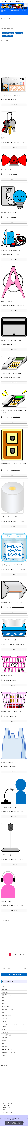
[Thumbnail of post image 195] (11, 838)
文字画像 (4, 1040)
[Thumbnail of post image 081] (14, 364)
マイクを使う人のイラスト (8, 807)
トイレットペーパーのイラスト (10, 517)
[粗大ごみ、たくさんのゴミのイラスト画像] (14, 239)
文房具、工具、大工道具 (18, 142)
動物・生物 (4, 989)
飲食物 (3, 997)
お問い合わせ (20, 1)
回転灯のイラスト (6, 169)
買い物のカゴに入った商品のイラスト (11, 712)
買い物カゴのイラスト (7, 676)
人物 (3, 986)
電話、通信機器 (16, 377)
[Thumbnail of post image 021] (12, 445)
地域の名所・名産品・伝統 (8, 1052)
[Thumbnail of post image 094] (14, 744)
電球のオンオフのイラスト (8, 212)
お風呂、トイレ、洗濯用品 (18, 305)
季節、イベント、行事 (7, 1009)
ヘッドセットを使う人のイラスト (10, 901)
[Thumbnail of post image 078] (14, 85)
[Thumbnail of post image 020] (8, 885)
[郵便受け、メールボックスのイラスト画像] (14, 328)
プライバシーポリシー (11, 1)
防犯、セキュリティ (7, 1032)
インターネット (5, 1029)
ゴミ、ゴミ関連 (15, 254)
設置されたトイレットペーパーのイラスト (13, 602)
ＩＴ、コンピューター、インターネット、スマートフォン (14, 1025)
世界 (3, 1043)
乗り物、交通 (5, 992)
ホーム (3, 1)
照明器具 (15, 174)
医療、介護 (4, 1046)
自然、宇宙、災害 (6, 1015)
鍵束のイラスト (5, 138)
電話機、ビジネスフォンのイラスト (11, 373)
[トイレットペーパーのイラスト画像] (13, 498)
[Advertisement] (14, 56)
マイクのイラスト (6, 855)
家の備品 (14, 344)
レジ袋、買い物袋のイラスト (9, 762)
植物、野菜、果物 (6, 995)
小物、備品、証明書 (7, 36)
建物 (3, 1000)
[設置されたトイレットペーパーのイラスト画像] (14, 591)
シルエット (4, 1055)
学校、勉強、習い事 (7, 1049)
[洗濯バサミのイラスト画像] (13, 283)
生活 (3, 1003)
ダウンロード (14, 104)
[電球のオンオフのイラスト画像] (14, 198)
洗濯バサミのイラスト (7, 301)
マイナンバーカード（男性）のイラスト (12, 95)
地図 (3, 1012)
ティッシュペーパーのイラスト (10, 640)
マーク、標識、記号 (7, 1035)
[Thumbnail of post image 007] (14, 399)
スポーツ (4, 1021)
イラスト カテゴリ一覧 (14, 974)
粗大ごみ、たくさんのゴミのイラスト (11, 250)
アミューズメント (6, 1018)
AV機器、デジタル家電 (17, 811)
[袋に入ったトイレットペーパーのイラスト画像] (14, 548)
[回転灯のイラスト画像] (14, 161)
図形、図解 (4, 1037)
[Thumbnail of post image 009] (14, 701)
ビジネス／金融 (5, 1006)
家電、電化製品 (19, 33)
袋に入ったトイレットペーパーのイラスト (13, 565)
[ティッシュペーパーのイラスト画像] (14, 628)
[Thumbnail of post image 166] (14, 792)
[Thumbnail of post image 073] (14, 665)
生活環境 (11, 33)
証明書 (14, 99)
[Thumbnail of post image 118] (9, 124)
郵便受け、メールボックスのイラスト (11, 340)
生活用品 (5, 33)
